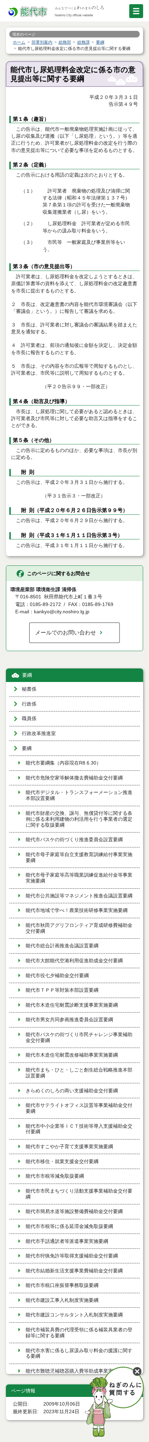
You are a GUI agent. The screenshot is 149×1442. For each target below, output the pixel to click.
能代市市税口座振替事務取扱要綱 (62, 1285)
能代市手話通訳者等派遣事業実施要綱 (67, 1241)
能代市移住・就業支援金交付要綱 (62, 1161)
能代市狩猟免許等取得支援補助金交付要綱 (72, 1255)
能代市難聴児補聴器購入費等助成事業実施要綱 (77, 1371)
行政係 (29, 704)
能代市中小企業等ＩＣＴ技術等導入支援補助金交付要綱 (79, 1129)
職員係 (29, 718)
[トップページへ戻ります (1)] (28, 12)
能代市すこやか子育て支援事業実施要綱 (69, 1146)
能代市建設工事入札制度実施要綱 (62, 1300)
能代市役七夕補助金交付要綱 (57, 975)
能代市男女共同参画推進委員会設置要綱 (69, 1019)
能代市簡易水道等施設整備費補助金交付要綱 (74, 1211)
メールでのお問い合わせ (65, 632)
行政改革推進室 (39, 733)
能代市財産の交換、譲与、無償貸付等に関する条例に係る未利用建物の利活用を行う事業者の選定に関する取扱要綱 (79, 819)
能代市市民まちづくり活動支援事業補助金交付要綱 (79, 1194)
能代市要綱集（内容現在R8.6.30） (63, 763)
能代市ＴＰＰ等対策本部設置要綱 (62, 990)
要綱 (27, 675)
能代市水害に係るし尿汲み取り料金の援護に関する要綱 (79, 1353)
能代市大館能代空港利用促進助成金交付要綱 (74, 960)
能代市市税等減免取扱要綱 (55, 1176)
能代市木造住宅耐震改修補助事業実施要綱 (72, 1055)
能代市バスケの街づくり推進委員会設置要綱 (74, 839)
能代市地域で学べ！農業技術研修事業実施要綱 (77, 910)
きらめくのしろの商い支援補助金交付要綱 (72, 1090)
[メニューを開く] (136, 11)
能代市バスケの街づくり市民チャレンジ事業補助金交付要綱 (79, 1037)
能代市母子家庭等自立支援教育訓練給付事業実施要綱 (79, 857)
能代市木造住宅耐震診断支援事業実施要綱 (72, 1005)
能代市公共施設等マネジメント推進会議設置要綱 (79, 895)
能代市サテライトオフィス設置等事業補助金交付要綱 (79, 1108)
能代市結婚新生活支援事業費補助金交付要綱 (74, 1270)
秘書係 (29, 689)
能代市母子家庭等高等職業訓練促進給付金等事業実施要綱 (79, 878)
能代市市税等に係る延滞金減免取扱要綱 (69, 1226)
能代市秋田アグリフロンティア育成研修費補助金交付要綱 (79, 928)
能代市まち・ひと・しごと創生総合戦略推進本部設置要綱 (79, 1072)
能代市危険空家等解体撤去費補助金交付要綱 (74, 777)
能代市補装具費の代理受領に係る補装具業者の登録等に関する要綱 (79, 1332)
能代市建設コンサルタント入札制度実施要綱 (74, 1314)
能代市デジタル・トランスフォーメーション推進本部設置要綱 (79, 795)
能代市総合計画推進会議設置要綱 (62, 945)
